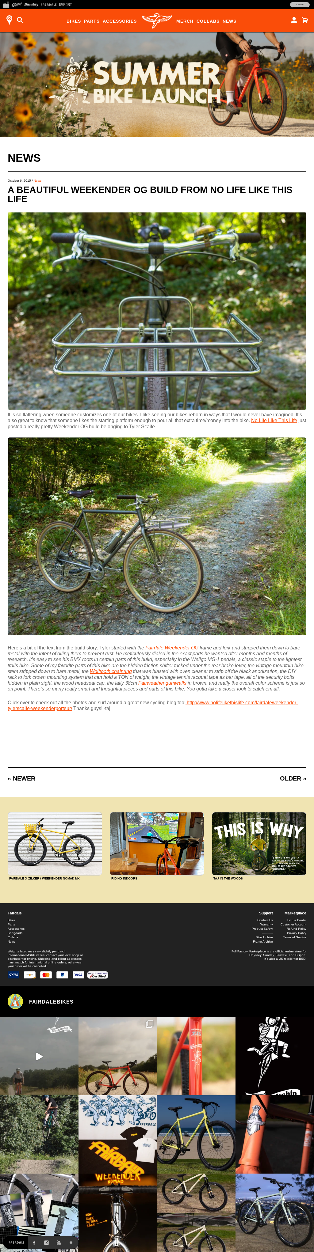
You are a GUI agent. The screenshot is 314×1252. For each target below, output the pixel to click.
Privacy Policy (296, 933)
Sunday (268, 955)
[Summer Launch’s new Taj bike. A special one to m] (39, 1213)
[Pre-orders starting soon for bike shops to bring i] (275, 1056)
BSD (302, 958)
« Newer (21, 778)
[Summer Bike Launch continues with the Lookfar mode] (275, 1134)
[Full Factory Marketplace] (6, 4)
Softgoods (15, 933)
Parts (92, 21)
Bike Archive (264, 937)
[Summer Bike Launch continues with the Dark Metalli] (117, 1213)
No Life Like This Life (274, 420)
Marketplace (295, 913)
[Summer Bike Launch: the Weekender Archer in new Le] (196, 1134)
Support (300, 4)
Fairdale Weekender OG (171, 647)
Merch (184, 21)
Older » (293, 778)
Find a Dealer (296, 920)
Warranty (266, 924)
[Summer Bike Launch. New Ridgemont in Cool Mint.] (275, 1213)
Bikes (74, 21)
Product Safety (262, 928)
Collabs (208, 21)
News (229, 21)
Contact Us (265, 920)
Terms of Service (294, 937)
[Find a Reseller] (9, 20)
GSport (300, 955)
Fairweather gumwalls (162, 683)
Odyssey (255, 955)
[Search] (20, 20)
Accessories (120, 21)
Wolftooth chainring (111, 671)
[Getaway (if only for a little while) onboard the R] (39, 1056)
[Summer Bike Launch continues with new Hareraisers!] (196, 1213)
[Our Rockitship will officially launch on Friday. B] (196, 1056)
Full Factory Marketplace (249, 951)
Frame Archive (263, 941)
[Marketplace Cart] (305, 20)
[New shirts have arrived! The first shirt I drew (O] (117, 1134)
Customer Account (293, 924)
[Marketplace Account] (294, 20)
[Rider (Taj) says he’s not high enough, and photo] (39, 1134)
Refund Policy (296, 928)
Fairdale (15, 913)
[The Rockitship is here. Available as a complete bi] (117, 1056)
